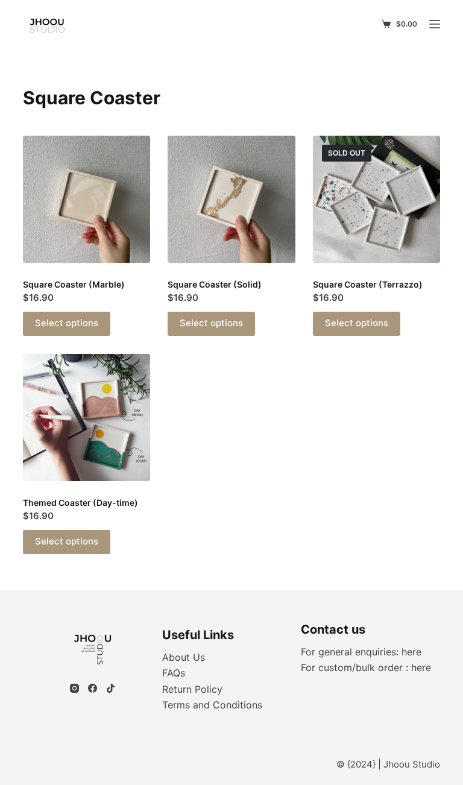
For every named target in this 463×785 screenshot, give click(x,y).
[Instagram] (74, 688)
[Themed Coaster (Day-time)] (86, 417)
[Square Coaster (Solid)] (231, 199)
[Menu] (434, 24)
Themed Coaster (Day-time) (80, 502)
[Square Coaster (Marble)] (86, 199)
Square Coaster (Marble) (74, 284)
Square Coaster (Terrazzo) (368, 284)
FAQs (173, 673)
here (411, 652)
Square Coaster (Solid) (215, 284)
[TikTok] (110, 688)
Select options (66, 323)
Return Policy (192, 689)
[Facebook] (92, 688)
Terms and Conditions (212, 705)
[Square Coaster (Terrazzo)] (376, 199)
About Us (183, 657)
